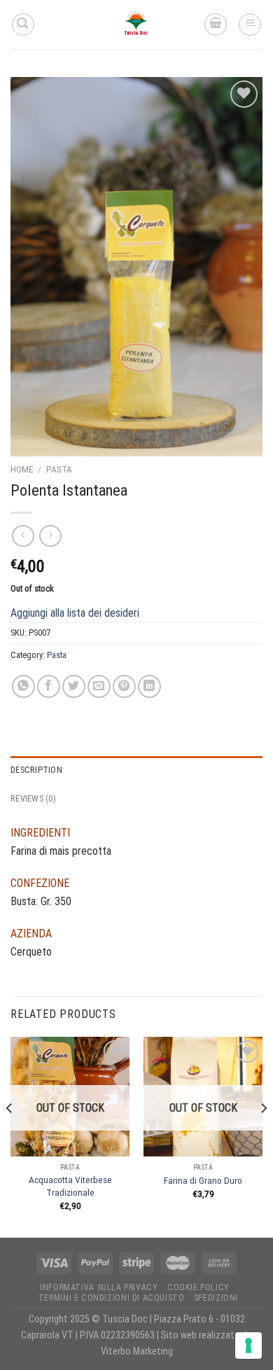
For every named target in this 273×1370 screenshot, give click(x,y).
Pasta (59, 469)
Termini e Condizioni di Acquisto (111, 1298)
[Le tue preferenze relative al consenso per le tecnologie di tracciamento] (248, 1345)
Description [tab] (36, 769)
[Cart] (215, 24)
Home (21, 469)
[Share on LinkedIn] (149, 686)
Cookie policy (198, 1287)
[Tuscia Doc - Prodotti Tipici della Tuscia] (137, 24)
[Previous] (10, 1135)
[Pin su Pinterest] (124, 686)
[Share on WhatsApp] (23, 686)
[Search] (23, 24)
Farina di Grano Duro (203, 1180)
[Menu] (250, 24)
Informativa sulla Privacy (99, 1287)
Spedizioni (216, 1298)
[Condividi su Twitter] (73, 686)
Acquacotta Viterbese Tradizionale (70, 1186)
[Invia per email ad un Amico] (99, 686)
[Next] (263, 1135)
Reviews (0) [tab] (33, 798)
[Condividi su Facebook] (48, 686)
